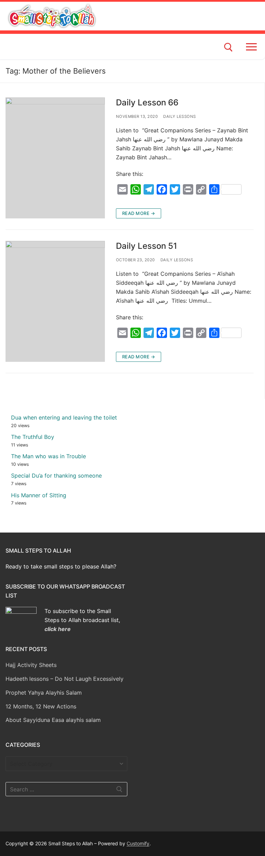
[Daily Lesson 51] (55, 301)
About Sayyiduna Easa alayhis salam (53, 719)
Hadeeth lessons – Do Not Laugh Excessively (65, 678)
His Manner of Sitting (38, 495)
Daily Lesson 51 (146, 246)
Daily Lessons (179, 116)
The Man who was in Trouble (48, 456)
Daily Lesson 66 (147, 102)
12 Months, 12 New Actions (41, 706)
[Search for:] (66, 789)
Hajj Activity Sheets (31, 664)
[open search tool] (228, 47)
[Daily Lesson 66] (55, 157)
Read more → (138, 213)
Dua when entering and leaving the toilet (64, 417)
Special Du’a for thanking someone (56, 475)
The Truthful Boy (32, 436)
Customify (138, 843)
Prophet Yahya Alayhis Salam (44, 692)
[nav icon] (252, 46)
